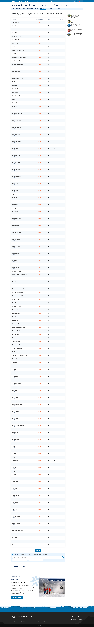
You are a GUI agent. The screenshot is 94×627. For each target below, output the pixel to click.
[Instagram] (78, 616)
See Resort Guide (17, 597)
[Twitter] (75, 616)
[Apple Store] (79, 619)
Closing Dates (43, 8)
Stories (32, 1)
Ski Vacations (51, 8)
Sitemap (25, 621)
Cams (24, 8)
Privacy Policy (13, 621)
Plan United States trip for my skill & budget (20, 559)
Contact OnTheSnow (22, 616)
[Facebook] (81, 616)
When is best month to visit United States (35, 559)
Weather (21, 1)
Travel (26, 1)
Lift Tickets (57, 8)
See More (38, 550)
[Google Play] (74, 619)
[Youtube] (72, 616)
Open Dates (36, 8)
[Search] (74, 1)
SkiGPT (37, 1)
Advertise (30, 616)
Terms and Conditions (20, 621)
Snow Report (19, 8)
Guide (14, 8)
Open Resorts (30, 8)
